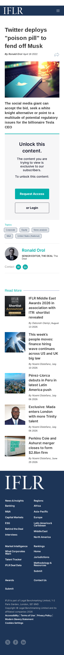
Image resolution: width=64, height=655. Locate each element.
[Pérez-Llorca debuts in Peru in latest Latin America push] (15, 383)
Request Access (32, 194)
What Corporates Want (15, 552)
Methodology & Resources (43, 564)
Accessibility (12, 615)
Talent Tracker (13, 559)
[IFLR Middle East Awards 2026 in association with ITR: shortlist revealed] (15, 306)
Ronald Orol (33, 250)
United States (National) (28, 236)
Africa (37, 506)
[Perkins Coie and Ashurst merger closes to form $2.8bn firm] (15, 446)
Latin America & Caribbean (43, 524)
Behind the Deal (14, 529)
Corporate (10, 230)
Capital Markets (14, 517)
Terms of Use (28, 615)
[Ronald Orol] (13, 254)
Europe (38, 517)
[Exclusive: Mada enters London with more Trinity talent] (15, 414)
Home (37, 551)
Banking (10, 506)
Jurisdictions (41, 557)
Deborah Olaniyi (41, 323)
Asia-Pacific (41, 511)
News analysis (40, 230)
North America (42, 537)
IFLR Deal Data (13, 565)
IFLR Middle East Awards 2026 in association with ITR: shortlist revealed (42, 307)
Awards (9, 580)
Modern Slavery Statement (19, 619)
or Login (32, 208)
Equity (24, 230)
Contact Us (40, 580)
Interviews (11, 534)
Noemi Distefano (41, 364)
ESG (7, 523)
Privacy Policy (44, 615)
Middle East (40, 531)
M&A (9, 236)
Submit (38, 571)
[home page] (13, 10)
